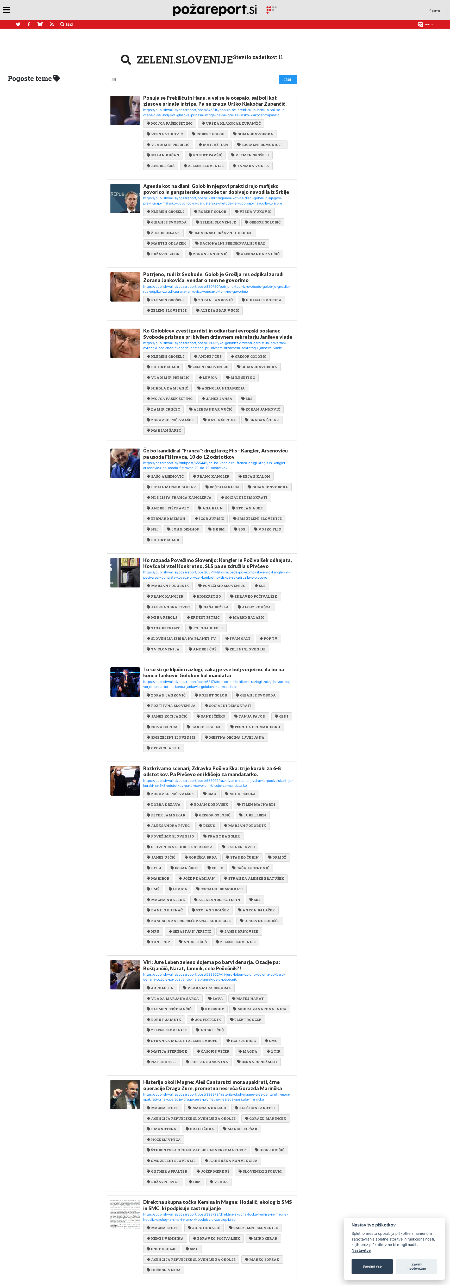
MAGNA (250, 1051)
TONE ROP (160, 941)
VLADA (221, 1181)
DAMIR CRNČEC (165, 409)
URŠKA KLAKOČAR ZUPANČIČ (233, 123)
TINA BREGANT (165, 628)
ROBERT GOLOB (210, 134)
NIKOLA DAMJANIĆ (169, 388)
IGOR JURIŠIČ (211, 518)
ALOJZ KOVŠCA (256, 607)
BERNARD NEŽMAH (259, 1061)
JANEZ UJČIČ (163, 857)
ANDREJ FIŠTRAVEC (170, 508)
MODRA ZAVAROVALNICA (261, 1009)
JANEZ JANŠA (219, 398)
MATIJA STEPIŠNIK (169, 1051)
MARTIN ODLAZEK (168, 243)
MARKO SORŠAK (242, 1129)
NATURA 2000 (164, 1061)
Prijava (434, 10)
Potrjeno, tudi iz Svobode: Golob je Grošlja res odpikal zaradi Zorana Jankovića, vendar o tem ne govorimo (213, 277)
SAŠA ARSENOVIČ (252, 868)
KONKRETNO (209, 596)
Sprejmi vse (372, 1266)
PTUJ (156, 868)
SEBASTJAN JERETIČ (192, 931)
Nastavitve (361, 1250)
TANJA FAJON (252, 716)
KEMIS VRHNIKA (167, 1238)
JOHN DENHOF (185, 529)
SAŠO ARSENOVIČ (167, 476)
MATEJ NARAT (250, 998)
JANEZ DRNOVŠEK (241, 931)
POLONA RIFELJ (208, 628)
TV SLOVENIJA (165, 649)
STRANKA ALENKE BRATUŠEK (256, 878)
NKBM (219, 529)
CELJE (217, 868)
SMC (212, 793)
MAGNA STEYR (165, 1107)
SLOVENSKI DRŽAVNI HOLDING (222, 233)
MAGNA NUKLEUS (168, 899)
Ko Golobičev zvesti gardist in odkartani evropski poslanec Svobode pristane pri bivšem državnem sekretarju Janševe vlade (217, 334)
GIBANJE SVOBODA (255, 134)
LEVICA (210, 377)
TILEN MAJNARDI (258, 804)
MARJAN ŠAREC (166, 430)
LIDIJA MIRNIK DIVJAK (173, 487)
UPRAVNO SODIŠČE (261, 920)
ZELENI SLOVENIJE (206, 165)
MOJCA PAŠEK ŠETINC (171, 123)
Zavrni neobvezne (417, 1266)
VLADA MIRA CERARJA (209, 988)
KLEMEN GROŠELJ (252, 155)
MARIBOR (160, 878)
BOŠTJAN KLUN (224, 487)
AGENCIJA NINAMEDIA (223, 388)
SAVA (218, 998)
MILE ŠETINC (242, 377)
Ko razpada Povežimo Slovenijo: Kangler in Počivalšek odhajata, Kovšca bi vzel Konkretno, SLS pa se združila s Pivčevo (217, 563)
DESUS (209, 825)
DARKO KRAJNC (206, 727)
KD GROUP (214, 1009)
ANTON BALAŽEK (258, 910)
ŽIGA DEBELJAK (165, 233)
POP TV (271, 638)
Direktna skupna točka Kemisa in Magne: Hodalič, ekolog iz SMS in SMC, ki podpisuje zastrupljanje (217, 1205)
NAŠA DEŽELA (216, 607)
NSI (154, 529)
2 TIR (275, 1051)
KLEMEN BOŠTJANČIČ (171, 1009)
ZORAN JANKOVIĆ (210, 254)
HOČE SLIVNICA (166, 1139)
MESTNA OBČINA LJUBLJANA (236, 737)
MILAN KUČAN (165, 155)
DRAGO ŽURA (202, 1129)
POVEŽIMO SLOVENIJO (224, 585)
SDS (249, 398)
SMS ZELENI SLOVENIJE (259, 518)
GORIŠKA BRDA (203, 857)
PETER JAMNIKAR (168, 815)
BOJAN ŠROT (186, 868)
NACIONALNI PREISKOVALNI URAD (232, 243)
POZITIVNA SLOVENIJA (173, 705)
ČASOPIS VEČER (215, 1051)
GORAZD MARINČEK (267, 1118)
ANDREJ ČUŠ (162, 165)
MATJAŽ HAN (215, 144)
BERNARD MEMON (168, 518)
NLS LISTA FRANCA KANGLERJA (181, 497)
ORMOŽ (279, 857)
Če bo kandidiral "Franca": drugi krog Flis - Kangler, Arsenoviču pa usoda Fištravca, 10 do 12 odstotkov (215, 453)
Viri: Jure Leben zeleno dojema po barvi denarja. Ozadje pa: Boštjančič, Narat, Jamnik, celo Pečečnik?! (211, 965)
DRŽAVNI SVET (165, 1181)
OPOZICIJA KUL (165, 748)
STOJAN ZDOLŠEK (212, 910)
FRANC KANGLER (213, 476)
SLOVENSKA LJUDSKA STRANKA (182, 847)
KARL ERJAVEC (240, 847)
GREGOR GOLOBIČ (264, 222)
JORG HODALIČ (206, 1227)
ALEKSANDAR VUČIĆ (260, 254)
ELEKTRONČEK (248, 1019)
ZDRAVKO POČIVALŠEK (172, 420)
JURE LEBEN (254, 815)
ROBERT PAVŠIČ (207, 155)
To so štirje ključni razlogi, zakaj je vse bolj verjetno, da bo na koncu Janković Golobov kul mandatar (213, 672)
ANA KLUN (212, 508)
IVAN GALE (240, 638)
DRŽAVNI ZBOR (165, 254)
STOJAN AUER (249, 508)
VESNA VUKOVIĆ (167, 134)
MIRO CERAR (265, 1238)
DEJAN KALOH (256, 476)
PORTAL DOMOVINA (209, 1061)
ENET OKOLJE (163, 1248)
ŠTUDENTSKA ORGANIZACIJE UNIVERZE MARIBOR (198, 1150)
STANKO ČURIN (244, 857)
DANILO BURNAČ (167, 910)
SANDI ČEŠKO (213, 716)
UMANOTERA (163, 1129)
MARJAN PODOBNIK (170, 585)
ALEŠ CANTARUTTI (257, 1107)
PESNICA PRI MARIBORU (257, 727)
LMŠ (155, 889)
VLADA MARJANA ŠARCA (175, 998)
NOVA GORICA (164, 727)
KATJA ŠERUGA (222, 420)
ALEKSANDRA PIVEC (170, 607)
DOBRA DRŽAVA (165, 804)
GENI (283, 716)
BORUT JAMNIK (166, 1019)
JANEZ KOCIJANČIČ (169, 716)
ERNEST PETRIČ (205, 617)
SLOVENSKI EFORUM (262, 1171)
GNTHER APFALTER (169, 1171)
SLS (262, 585)
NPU (155, 931)
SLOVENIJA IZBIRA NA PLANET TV (183, 638)
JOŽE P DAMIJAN (199, 878)
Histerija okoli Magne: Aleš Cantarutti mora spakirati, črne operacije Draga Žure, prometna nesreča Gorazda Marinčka (212, 1085)
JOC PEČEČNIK (208, 1019)
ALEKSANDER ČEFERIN (219, 899)
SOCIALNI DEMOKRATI (262, 144)
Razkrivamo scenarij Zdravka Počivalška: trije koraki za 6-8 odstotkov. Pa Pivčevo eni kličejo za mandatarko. (212, 771)
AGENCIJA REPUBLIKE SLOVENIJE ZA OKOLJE (193, 1118)
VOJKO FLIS (269, 529)
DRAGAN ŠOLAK (264, 420)
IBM (197, 1181)
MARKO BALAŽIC (248, 617)
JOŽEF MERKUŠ (215, 1171)
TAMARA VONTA (253, 165)
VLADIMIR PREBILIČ (170, 144)
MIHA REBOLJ (164, 617)
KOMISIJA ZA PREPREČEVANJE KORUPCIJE (191, 920)
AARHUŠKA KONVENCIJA (233, 1160)
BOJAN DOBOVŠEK (211, 804)
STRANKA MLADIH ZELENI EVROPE (184, 1040)
